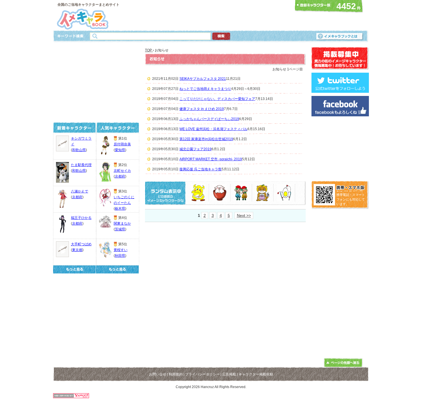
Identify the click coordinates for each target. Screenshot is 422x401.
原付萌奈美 (122, 144)
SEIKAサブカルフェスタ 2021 (202, 79)
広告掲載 (229, 374)
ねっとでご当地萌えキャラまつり (205, 89)
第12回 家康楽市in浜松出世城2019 (206, 139)
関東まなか (122, 223)
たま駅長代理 (81, 165)
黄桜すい (120, 250)
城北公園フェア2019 (195, 149)
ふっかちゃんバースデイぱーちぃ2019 (209, 119)
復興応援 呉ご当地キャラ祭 (200, 169)
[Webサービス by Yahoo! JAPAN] (71, 396)
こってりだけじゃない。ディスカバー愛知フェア (217, 99)
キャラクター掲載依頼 (256, 374)
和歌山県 (79, 150)
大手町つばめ (81, 244)
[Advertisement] (209, 15)
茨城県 (120, 229)
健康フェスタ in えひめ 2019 (201, 109)
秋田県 (120, 256)
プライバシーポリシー (202, 374)
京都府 (77, 197)
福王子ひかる (81, 218)
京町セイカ (122, 171)
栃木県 (120, 209)
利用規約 (176, 374)
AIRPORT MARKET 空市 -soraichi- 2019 (210, 159)
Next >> (244, 215)
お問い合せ (157, 374)
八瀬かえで (79, 191)
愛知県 (120, 150)
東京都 (77, 250)
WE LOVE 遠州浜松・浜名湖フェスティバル (213, 129)
